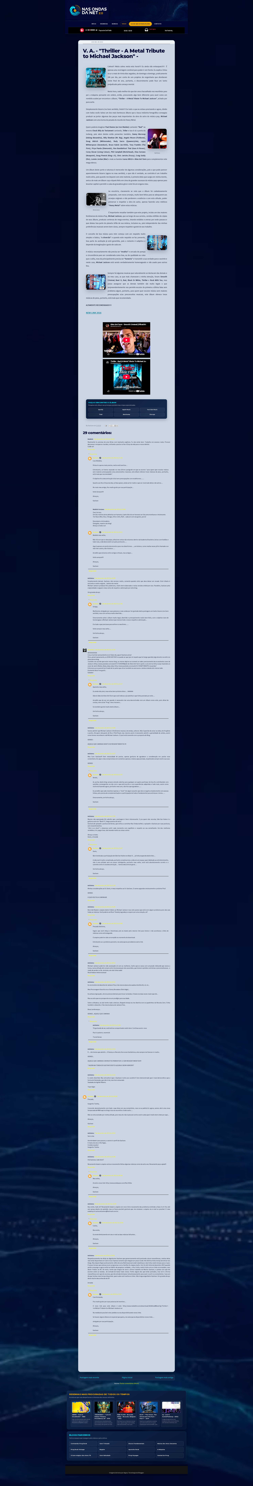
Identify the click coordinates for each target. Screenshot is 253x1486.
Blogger (141, 1473)
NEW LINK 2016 (93, 313)
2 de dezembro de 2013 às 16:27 (105, 754)
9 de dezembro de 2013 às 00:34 (112, 1175)
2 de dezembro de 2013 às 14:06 (105, 728)
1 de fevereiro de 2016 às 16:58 (105, 1255)
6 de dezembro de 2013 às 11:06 (110, 1025)
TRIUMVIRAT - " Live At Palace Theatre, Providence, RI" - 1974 (103, 1416)
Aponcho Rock (133, 1449)
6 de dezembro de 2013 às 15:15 (105, 1075)
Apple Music (126, 409)
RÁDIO (124, 24)
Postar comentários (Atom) (129, 1383)
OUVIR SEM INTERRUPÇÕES (140, 24)
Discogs (152, 414)
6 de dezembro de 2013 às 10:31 (105, 982)
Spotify (100, 409)
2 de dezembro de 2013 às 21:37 (112, 775)
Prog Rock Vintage (77, 1449)
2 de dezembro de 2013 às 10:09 (105, 578)
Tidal (100, 414)
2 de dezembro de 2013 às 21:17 (112, 684)
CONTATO (157, 24)
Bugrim (102, 1449)
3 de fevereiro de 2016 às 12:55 (112, 1294)
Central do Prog (163, 1455)
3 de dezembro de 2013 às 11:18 (105, 885)
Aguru (126, 1473)
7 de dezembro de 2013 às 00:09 (107, 1096)
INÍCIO (94, 24)
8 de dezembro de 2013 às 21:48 (105, 1157)
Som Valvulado (105, 1455)
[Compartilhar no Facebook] (115, 426)
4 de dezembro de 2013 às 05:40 (105, 907)
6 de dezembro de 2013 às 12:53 (105, 1049)
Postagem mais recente (89, 1377)
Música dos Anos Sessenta (167, 1443)
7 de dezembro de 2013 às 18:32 (105, 1133)
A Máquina (161, 1449)
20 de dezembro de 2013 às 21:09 (105, 1204)
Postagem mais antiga (164, 1377)
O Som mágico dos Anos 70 (81, 1455)
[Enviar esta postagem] (105, 426)
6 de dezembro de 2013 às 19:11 (112, 532)
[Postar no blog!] (111, 426)
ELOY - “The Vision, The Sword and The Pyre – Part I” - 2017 (148, 1416)
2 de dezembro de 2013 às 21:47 (112, 848)
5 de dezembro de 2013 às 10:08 (112, 923)
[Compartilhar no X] (113, 426)
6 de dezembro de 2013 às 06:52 (105, 963)
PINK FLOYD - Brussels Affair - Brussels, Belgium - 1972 (126, 1416)
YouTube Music (152, 409)
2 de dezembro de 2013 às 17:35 (105, 816)
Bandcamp (126, 414)
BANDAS (115, 24)
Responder (91, 449)
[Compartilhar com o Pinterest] (117, 426)
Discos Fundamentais (136, 1443)
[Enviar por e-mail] (110, 426)
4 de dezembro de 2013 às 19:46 (115, 509)
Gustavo (96, 458)
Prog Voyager (133, 1455)
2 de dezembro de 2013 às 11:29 (112, 458)
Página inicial (127, 1377)
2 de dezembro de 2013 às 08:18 (104, 439)
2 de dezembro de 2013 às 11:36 (112, 604)
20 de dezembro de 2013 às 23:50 (112, 1223)
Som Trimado (105, 1443)
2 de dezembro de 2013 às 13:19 (105, 650)
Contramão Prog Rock (79, 1443)
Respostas (93, 454)
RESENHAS (104, 24)
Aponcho (91, 650)
